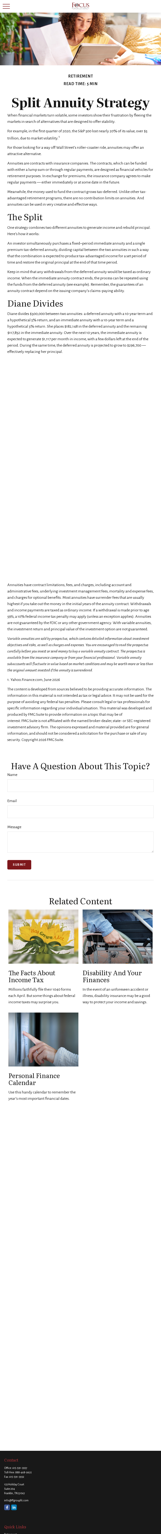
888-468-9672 (23, 1472)
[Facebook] (7, 1507)
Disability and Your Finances (112, 976)
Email (12, 801)
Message (14, 827)
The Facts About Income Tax (31, 976)
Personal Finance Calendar (34, 1079)
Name (12, 775)
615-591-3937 (19, 1468)
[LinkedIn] (14, 1507)
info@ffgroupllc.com (16, 1500)
